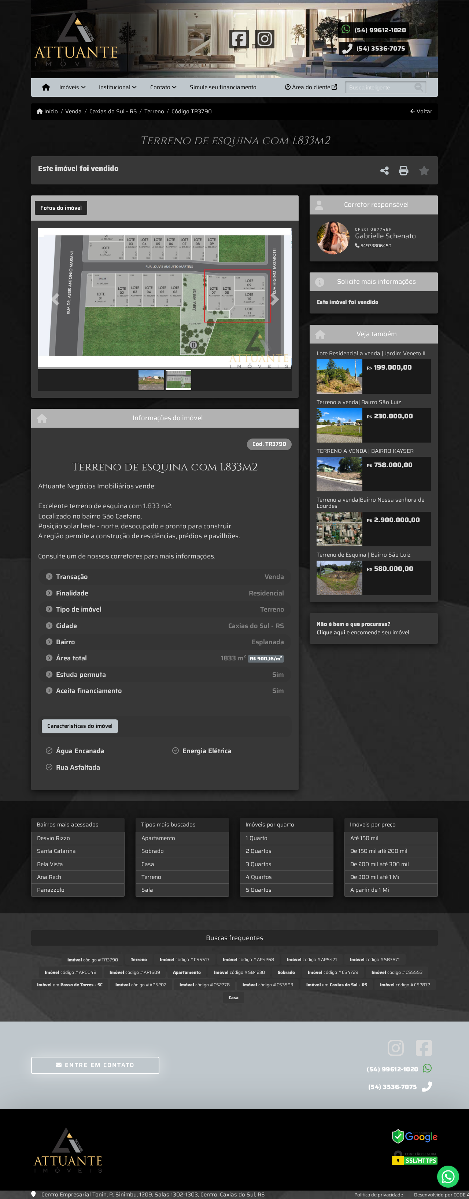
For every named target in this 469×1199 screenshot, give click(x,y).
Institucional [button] (114, 87)
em (70, 984)
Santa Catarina (56, 851)
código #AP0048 (70, 972)
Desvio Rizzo (53, 838)
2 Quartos (259, 851)
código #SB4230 (239, 972)
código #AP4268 (248, 959)
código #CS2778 (205, 984)
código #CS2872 (405, 984)
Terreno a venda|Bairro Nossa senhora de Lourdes (370, 502)
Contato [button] (160, 87)
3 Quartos (259, 864)
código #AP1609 (135, 972)
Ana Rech (49, 877)
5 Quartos (259, 889)
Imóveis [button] (69, 87)
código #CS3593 (268, 984)
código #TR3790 (92, 959)
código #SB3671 (375, 959)
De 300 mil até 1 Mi (374, 877)
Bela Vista (50, 864)
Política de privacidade (378, 1195)
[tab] (61, 208)
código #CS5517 (185, 959)
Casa (147, 864)
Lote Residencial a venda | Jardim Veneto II (371, 353)
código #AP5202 (140, 984)
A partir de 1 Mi (369, 889)
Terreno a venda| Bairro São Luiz (359, 402)
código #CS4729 (333, 972)
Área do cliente (311, 87)
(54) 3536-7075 (381, 48)
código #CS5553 (397, 972)
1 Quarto (256, 838)
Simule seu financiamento (223, 87)
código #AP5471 (312, 959)
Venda (73, 111)
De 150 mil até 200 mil (378, 851)
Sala (147, 889)
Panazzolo (50, 889)
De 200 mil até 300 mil (379, 864)
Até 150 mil (364, 838)
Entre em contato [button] (99, 1065)
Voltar (423, 111)
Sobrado (152, 851)
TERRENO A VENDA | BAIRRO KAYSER (365, 451)
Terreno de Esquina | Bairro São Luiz (364, 554)
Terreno (154, 111)
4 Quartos (259, 877)
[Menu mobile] (46, 87)
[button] (57, 299)
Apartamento (158, 838)
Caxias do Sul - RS (113, 111)
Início (50, 111)
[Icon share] (239, 38)
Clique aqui (331, 632)
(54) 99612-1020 (380, 30)
